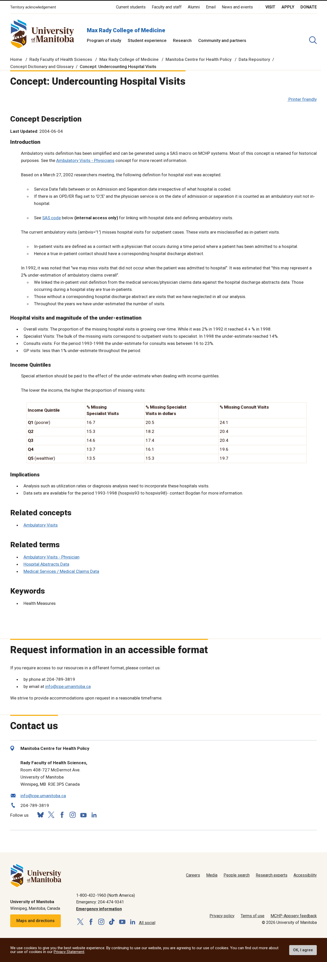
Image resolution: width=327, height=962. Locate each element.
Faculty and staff (167, 7)
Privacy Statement (69, 951)
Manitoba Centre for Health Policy (198, 59)
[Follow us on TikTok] (112, 922)
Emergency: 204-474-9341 (100, 902)
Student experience (147, 40)
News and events (237, 7)
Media (211, 875)
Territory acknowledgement (33, 7)
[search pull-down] (313, 40)
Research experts (271, 875)
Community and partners (222, 40)
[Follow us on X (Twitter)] (51, 815)
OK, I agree (303, 950)
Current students (131, 7)
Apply (288, 7)
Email (211, 7)
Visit (270, 7)
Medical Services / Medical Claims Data (61, 571)
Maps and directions (35, 920)
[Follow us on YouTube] (83, 814)
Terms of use (252, 915)
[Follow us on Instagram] (72, 815)
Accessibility (305, 875)
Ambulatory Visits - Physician (51, 557)
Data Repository (254, 59)
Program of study (104, 40)
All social (147, 922)
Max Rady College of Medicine (126, 30)
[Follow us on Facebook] (61, 815)
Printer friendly (302, 99)
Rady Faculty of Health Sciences (60, 59)
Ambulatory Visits (41, 525)
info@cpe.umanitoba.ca (68, 686)
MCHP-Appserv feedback (294, 915)
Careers (193, 875)
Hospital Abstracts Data (46, 564)
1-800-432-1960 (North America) (105, 895)
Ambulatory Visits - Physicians (85, 160)
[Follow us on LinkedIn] (94, 814)
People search (237, 875)
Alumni (194, 7)
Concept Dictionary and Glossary (42, 66)
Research (182, 40)
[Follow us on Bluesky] (40, 815)
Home (16, 59)
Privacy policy (222, 915)
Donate (308, 7)
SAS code (51, 217)
